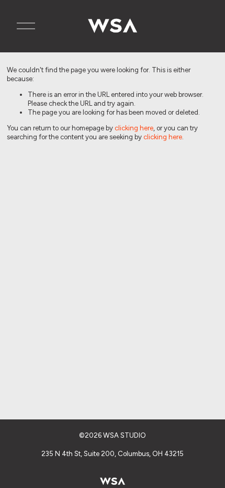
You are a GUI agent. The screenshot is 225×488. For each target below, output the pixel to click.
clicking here (134, 128)
